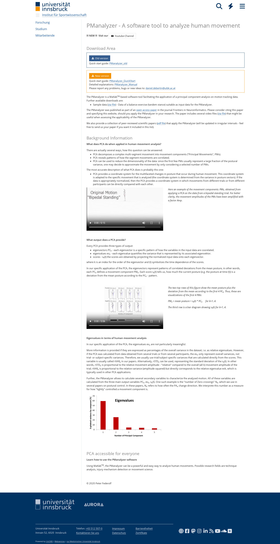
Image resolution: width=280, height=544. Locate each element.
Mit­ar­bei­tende (45, 35)
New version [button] (101, 75)
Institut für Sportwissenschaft (64, 15)
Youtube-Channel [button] (124, 36)
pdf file (161, 123)
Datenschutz (119, 532)
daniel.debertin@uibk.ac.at (160, 88)
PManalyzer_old (118, 63)
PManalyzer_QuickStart (122, 80)
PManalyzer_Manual (126, 84)
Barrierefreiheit (144, 528)
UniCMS (49, 541)
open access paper (146, 110)
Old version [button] (101, 58)
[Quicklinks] (230, 6)
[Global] (230, 6)
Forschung (42, 22)
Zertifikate (141, 532)
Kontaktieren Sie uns (87, 532)
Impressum (118, 528)
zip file (111, 104)
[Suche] (219, 6)
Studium (41, 29)
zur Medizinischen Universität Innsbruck (83, 541)
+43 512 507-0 (94, 528)
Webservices (60, 541)
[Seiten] (242, 6)
